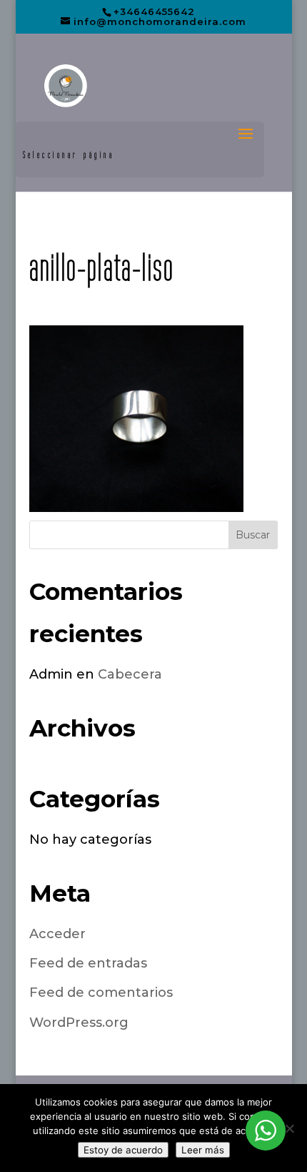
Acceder (57, 934)
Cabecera (130, 674)
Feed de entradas (88, 963)
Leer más (202, 1150)
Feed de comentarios (101, 992)
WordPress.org (79, 1022)
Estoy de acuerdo (123, 1150)
